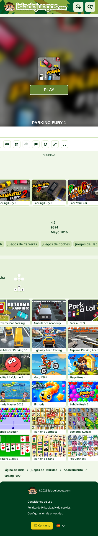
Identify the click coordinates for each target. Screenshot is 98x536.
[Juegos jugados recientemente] (78, 7)
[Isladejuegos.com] (35, 7)
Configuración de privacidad (45, 513)
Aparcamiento (73, 470)
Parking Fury (12, 476)
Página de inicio (14, 470)
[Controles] (7, 144)
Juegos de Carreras (22, 244)
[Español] (61, 526)
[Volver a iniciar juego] (45, 144)
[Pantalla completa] (64, 144)
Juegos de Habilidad (44, 470)
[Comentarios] (36, 144)
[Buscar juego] (90, 7)
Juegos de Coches (56, 244)
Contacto (44, 525)
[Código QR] (17, 144)
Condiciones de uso (40, 502)
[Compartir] (26, 144)
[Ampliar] (55, 144)
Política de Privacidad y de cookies (49, 507)
